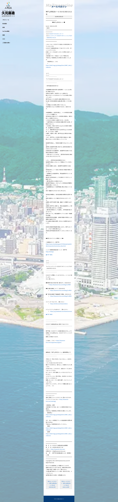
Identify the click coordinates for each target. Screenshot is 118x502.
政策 (3, 27)
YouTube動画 (5, 31)
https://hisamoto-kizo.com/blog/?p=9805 (60, 284)
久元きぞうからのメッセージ (56, 34)
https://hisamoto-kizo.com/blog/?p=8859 (60, 296)
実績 (3, 35)
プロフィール (5, 20)
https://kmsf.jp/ (50, 251)
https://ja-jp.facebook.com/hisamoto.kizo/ (61, 311)
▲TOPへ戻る (49, 254)
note (3, 39)
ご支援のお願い (6, 42)
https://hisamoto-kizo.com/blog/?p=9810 (60, 290)
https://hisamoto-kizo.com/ (58, 449)
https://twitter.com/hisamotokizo (59, 304)
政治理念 (4, 23)
